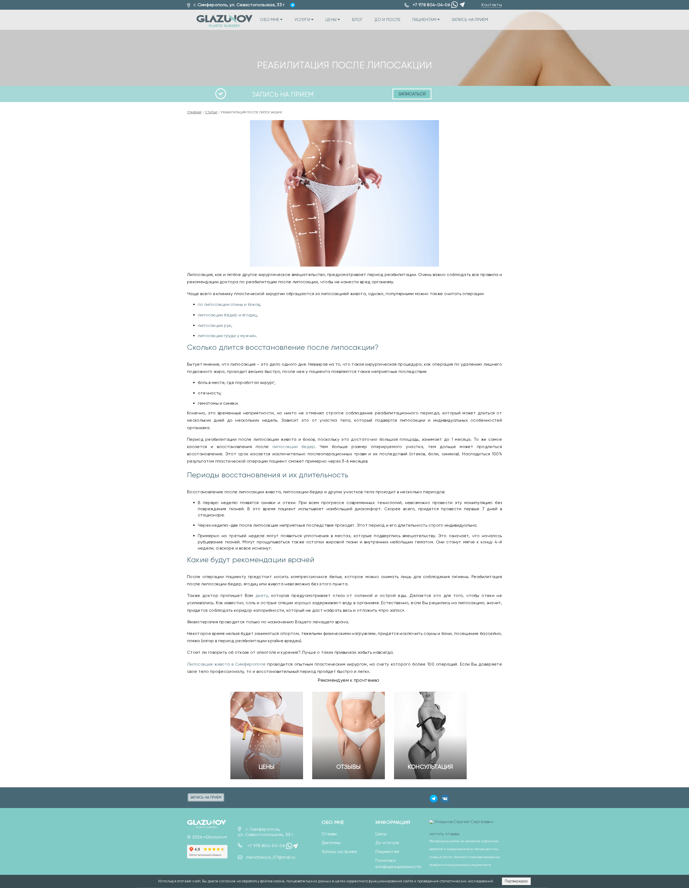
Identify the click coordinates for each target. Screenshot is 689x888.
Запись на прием (470, 19)
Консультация (430, 766)
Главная (194, 112)
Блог (357, 19)
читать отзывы (444, 833)
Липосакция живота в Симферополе (226, 664)
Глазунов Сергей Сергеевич (464, 821)
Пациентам (424, 19)
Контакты (491, 4)
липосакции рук (214, 325)
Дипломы (331, 842)
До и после (387, 19)
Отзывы (348, 766)
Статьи (211, 112)
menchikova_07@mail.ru (271, 857)
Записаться (412, 93)
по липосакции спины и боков (229, 304)
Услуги (302, 19)
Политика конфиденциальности (398, 863)
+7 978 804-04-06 (431, 4)
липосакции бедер (293, 446)
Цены (331, 19)
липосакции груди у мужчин (227, 335)
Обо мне (270, 19)
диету (261, 595)
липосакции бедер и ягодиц (227, 314)
